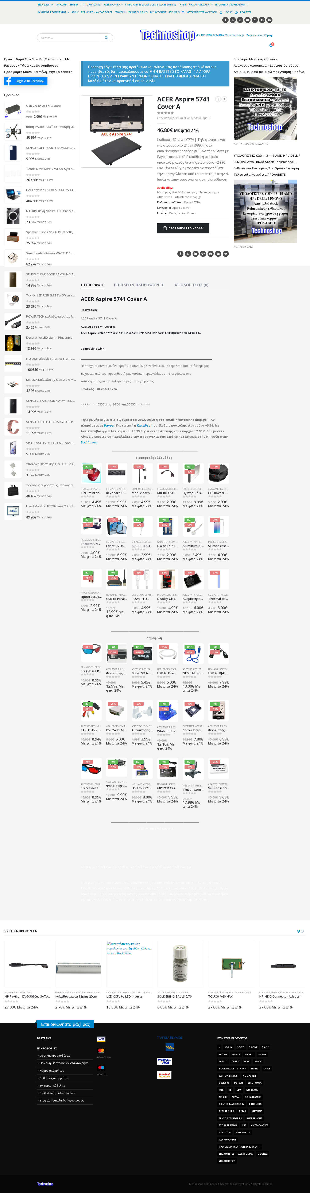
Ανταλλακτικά (259, 1125)
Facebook (180, 254)
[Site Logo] (128, 26)
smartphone (254, 1118)
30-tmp (223, 1054)
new (238, 1089)
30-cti (240, 1047)
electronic (255, 1082)
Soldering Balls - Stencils (121, 992)
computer (249, 1075)
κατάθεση (115, 888)
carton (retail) (228, 1075)
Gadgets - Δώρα (166, 541)
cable (266, 1068)
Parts (150, 669)
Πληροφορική (227, 1139)
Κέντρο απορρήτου (52, 1070)
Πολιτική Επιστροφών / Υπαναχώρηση (64, 1063)
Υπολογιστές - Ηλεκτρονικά (236, 1153)
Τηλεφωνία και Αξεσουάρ (194, 4)
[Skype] (262, 20)
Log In (229, 12)
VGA (108, 726)
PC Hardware (253, 1097)
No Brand (252, 1089)
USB (159, 669)
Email (218, 254)
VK (226, 254)
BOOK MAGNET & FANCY (232, 1068)
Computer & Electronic (120, 541)
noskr (223, 1097)
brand (255, 1068)
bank (247, 1061)
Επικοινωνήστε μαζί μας (65, 1024)
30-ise (265, 1047)
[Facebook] (225, 20)
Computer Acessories (119, 488)
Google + (203, 254)
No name (111, 594)
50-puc (223, 1061)
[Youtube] (247, 20)
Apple (75, 12)
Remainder (87, 667)
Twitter (188, 254)
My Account (158, 12)
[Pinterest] (240, 20)
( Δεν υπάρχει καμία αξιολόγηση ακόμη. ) (183, 118)
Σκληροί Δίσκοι (138, 12)
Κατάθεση (145, 425)
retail (243, 1111)
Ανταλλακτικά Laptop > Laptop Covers (178, 992)
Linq (83, 488)
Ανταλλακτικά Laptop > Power (36, 992)
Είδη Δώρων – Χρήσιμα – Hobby (58, 4)
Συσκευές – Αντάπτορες (97, 12)
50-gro (249, 1054)
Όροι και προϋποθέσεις (55, 1055)
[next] (224, 99)
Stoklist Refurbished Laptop (57, 1093)
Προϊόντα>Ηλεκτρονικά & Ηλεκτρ (239, 1146)
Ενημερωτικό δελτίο (52, 1085)
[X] (233, 20)
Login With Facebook (29, 81)
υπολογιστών (227, 1160)
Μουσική (120, 12)
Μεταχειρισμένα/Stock (202, 12)
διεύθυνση (89, 442)
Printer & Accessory (231, 1104)
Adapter (212, 784)
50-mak (262, 1054)
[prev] (218, 99)
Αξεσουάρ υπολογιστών (196, 594)
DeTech (238, 1082)
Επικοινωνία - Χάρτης (260, 35)
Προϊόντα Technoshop (230, 4)
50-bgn (236, 1054)
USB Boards (11, 992)
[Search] (106, 38)
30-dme (253, 1047)
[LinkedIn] (269, 20)
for (221, 1089)
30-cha (172, 213)
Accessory (87, 784)
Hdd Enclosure (192, 488)
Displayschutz (165, 594)
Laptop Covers (180, 208)
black (258, 1061)
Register (246, 12)
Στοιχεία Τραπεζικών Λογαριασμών (62, 1100)
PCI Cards (86, 539)
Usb (244, 1125)
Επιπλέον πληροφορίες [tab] (139, 284)
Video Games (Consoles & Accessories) (150, 4)
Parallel (122, 594)
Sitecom (98, 539)
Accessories (113, 669)
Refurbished (176, 12)
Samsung (256, 1111)
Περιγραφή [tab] (92, 284)
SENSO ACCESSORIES (230, 1118)
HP (230, 1089)
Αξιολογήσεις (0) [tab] (191, 284)
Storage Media (228, 1125)
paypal (236, 1097)
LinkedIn (196, 254)
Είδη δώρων (243, 1132)
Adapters (213, 992)
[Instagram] (255, 20)
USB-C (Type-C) (139, 594)
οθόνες (262, 1153)
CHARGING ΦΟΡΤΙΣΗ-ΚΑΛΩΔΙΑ (172, 488)
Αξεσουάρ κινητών (193, 541)
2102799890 (198, 35)
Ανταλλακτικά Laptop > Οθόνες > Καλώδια (78, 992)
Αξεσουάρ (92, 488)
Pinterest (211, 254)
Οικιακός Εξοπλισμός (52, 12)
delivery (224, 1082)
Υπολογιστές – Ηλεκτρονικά (101, 4)
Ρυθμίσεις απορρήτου (54, 1078)
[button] (147, 162)
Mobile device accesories (223, 541)
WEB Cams (188, 785)
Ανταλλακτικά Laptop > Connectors (240, 992)
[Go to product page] (13, 111)
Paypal (109, 425)
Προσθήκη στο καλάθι (186, 228)
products (255, 1104)
